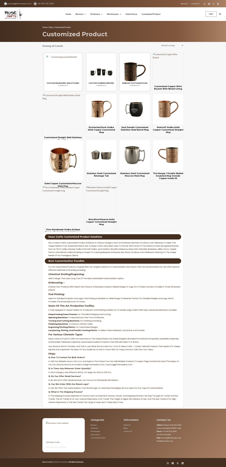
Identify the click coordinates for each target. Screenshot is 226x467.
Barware (79, 14)
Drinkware (95, 14)
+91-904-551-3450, (167, 431)
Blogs (126, 428)
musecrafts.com (74, 361)
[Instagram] (205, 4)
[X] (213, 4)
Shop (51, 27)
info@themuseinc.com (165, 441)
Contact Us (195, 4)
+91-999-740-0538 (164, 435)
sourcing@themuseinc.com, (169, 438)
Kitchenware (113, 14)
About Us (184, 4)
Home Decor (131, 14)
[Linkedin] (218, 4)
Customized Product (151, 14)
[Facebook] (209, 4)
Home (68, 14)
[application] (84, 14)
